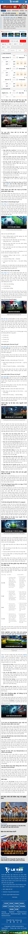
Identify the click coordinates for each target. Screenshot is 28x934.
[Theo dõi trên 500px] (17, 922)
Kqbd (7, 183)
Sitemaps (14, 897)
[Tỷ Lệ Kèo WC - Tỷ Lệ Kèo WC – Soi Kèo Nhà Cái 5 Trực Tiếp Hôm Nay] (14, 2)
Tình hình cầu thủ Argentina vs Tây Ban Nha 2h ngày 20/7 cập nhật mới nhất (13, 826)
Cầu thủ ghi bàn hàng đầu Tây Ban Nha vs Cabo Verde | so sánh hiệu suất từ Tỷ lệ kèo (13, 859)
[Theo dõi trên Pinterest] (10, 922)
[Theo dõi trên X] (7, 922)
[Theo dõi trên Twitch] (21, 922)
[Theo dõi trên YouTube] (14, 922)
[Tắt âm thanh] (26, 50)
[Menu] (2, 1)
